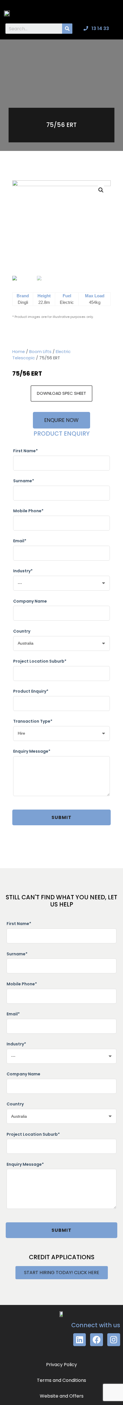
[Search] (67, 28)
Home (18, 351)
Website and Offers (62, 1396)
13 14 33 (99, 28)
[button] (113, 11)
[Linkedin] (79, 1339)
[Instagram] (113, 1339)
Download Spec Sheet (61, 393)
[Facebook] (96, 1339)
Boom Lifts (40, 351)
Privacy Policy (61, 1364)
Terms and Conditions (61, 1380)
